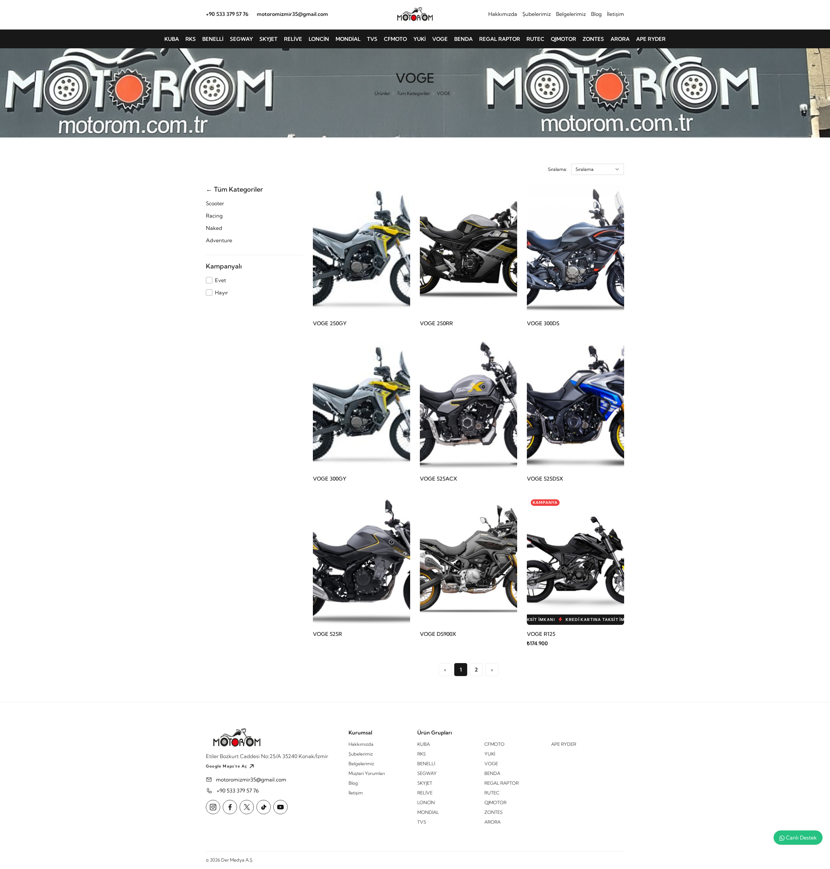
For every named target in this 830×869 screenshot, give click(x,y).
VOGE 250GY (330, 323)
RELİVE (293, 39)
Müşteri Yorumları (367, 773)
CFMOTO (395, 39)
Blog (596, 14)
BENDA (463, 39)
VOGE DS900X (438, 634)
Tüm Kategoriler (413, 93)
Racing (214, 215)
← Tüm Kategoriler (234, 189)
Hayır (221, 292)
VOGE (440, 39)
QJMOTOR (563, 39)
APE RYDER (651, 39)
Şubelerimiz (536, 14)
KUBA (171, 39)
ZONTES (593, 39)
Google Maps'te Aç (226, 766)
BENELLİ (212, 39)
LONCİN (319, 39)
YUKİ (419, 39)
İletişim (615, 14)
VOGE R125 (541, 634)
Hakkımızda (502, 14)
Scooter (215, 203)
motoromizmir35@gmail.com (292, 14)
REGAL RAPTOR (499, 39)
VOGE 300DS (543, 323)
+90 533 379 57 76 (227, 14)
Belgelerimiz (571, 14)
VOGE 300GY (329, 478)
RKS (190, 39)
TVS (372, 39)
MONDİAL (348, 39)
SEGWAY (241, 39)
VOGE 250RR (436, 323)
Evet (220, 280)
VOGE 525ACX (438, 478)
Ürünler (382, 93)
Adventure (219, 240)
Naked (214, 228)
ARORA (620, 39)
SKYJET (268, 39)
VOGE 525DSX (545, 478)
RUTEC (535, 39)
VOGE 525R (327, 634)
